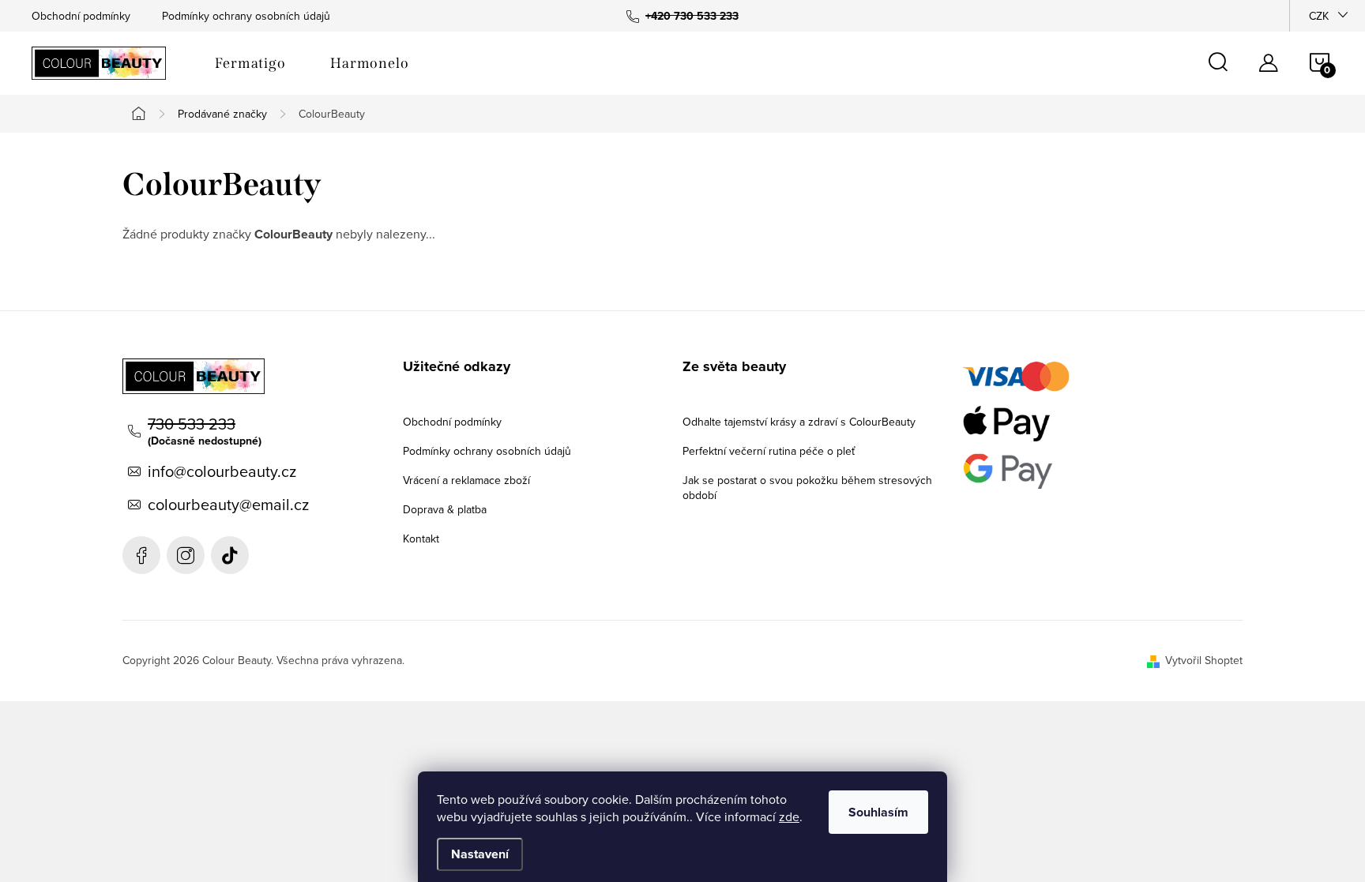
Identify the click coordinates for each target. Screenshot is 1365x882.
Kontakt (421, 538)
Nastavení (480, 854)
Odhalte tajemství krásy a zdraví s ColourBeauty (799, 422)
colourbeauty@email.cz (228, 504)
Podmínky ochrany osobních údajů (246, 16)
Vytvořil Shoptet (1204, 660)
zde (789, 816)
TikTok (230, 555)
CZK (1319, 16)
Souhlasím (878, 812)
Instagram (186, 555)
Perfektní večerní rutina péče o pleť (768, 451)
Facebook (141, 555)
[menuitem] (250, 63)
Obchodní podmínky (81, 16)
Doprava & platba (445, 509)
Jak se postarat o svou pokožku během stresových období (807, 487)
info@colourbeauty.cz (222, 471)
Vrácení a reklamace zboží (466, 480)
